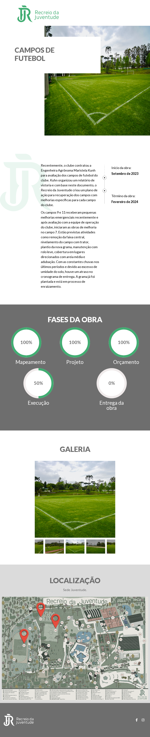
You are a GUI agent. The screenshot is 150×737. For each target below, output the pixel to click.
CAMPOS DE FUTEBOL (35, 54)
